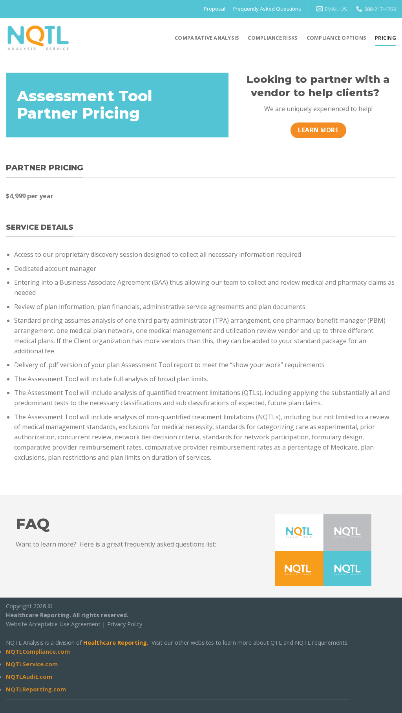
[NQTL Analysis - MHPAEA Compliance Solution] (38, 37)
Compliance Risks (273, 37)
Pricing (385, 37)
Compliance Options (337, 37)
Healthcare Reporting (115, 642)
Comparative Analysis (207, 37)
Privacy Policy (124, 624)
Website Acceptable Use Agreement (53, 624)
